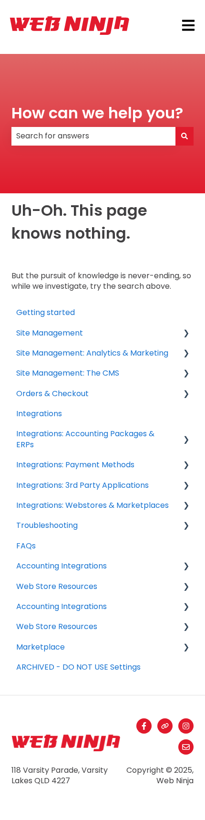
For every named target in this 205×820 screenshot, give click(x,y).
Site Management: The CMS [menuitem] (67, 373)
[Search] (184, 136)
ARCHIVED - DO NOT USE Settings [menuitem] (78, 667)
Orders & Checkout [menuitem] (52, 393)
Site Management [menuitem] (49, 332)
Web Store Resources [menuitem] (56, 586)
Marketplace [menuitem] (40, 646)
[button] (186, 334)
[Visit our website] (165, 726)
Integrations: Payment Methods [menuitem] (75, 464)
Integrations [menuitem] (39, 413)
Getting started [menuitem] (45, 312)
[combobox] (93, 136)
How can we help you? (97, 113)
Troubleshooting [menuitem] (47, 525)
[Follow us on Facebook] (144, 726)
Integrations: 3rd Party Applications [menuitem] (82, 485)
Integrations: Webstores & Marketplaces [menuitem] (92, 505)
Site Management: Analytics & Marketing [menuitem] (92, 352)
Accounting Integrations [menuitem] (61, 565)
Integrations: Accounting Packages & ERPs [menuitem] (85, 439)
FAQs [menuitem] (26, 545)
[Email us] (186, 747)
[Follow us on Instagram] (186, 726)
